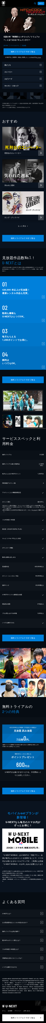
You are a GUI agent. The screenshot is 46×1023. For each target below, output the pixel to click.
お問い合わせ (26, 1010)
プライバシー (18, 1010)
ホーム (4, 1010)
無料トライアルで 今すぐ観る (23, 51)
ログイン (41, 3)
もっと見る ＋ (23, 226)
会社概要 (10, 1010)
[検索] (35, 3)
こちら (39, 57)
